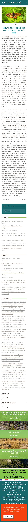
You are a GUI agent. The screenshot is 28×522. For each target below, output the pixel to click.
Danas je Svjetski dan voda (9, 230)
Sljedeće (23, 199)
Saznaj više (14, 418)
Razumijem (8, 517)
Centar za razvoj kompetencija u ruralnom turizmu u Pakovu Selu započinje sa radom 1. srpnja (14, 235)
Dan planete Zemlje (7, 277)
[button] (25, 2)
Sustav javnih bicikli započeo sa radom (13, 246)
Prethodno (5, 199)
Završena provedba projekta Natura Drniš (13, 243)
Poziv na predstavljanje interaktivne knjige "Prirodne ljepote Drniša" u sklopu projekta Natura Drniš (14, 282)
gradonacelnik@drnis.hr (14, 494)
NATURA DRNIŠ (11, 2)
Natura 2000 (14, 24)
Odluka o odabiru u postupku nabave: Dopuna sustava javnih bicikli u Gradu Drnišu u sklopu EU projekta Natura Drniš (13, 365)
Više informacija (14, 511)
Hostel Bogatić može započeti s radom (13, 240)
